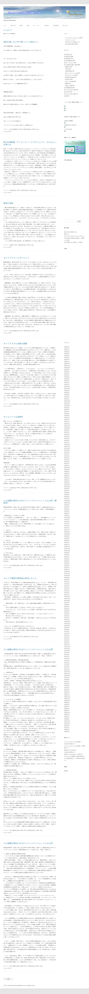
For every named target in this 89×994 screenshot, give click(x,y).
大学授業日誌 (56, 25)
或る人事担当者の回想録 (71, 44)
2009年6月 (66, 708)
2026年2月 (66, 359)
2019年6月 (66, 492)
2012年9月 (66, 627)
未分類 (66, 96)
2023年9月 (66, 407)
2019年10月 (67, 486)
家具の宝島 (8, 203)
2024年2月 (66, 396)
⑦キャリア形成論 (69, 81)
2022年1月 (66, 442)
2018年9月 (66, 504)
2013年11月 (67, 598)
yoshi (37, 129)
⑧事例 (11, 245)
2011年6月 (66, 658)
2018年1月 (66, 515)
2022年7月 (66, 432)
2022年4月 (66, 436)
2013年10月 (67, 600)
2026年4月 (66, 355)
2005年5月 (66, 731)
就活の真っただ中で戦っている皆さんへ (21, 42)
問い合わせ (65, 25)
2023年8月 (66, 409)
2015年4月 (66, 563)
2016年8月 (66, 538)
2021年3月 (66, 461)
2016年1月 (66, 544)
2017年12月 (67, 517)
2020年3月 (66, 477)
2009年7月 (66, 706)
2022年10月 (67, 428)
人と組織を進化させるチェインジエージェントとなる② (28, 843)
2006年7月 (66, 716)
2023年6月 (66, 413)
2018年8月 (66, 507)
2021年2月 (66, 463)
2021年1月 (66, 465)
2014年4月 (66, 588)
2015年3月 (66, 565)
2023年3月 (66, 417)
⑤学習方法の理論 (69, 77)
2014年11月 (67, 573)
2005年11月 (67, 721)
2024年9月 (66, 390)
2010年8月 (66, 679)
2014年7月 (66, 581)
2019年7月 (66, 490)
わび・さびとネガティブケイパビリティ (74, 236)
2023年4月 (66, 415)
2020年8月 (66, 469)
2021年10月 (67, 448)
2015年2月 (66, 567)
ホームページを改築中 (13, 417)
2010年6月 (66, 683)
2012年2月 (66, 642)
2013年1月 (66, 619)
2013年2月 (66, 617)
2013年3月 (66, 615)
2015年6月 (66, 558)
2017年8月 (66, 521)
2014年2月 (66, 592)
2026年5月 (66, 353)
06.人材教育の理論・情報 (16, 565)
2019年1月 (66, 498)
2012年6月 (66, 633)
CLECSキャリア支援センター (72, 42)
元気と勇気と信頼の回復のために (25, 13)
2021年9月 (66, 450)
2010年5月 (66, 685)
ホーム (5, 25)
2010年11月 (67, 673)
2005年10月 (67, 723)
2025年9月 (66, 369)
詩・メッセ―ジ (37, 25)
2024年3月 (66, 394)
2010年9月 (66, 677)
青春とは (66, 234)
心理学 (28, 25)
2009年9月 (66, 702)
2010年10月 (67, 675)
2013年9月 (66, 602)
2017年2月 (66, 529)
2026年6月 (66, 351)
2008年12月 (67, 712)
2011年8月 (66, 654)
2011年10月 (67, 650)
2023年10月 (67, 405)
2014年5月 (66, 585)
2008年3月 (66, 714)
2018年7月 (66, 509)
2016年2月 (66, 542)
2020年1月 (66, 482)
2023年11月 (67, 403)
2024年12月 (67, 386)
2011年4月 (66, 662)
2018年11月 (67, 502)
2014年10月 (67, 575)
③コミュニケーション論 (71, 73)
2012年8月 (66, 629)
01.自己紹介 (67, 54)
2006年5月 (66, 719)
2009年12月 (67, 696)
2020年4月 (66, 475)
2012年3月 (66, 640)
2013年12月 (67, 596)
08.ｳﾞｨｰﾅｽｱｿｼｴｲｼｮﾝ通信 (70, 89)
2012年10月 (67, 625)
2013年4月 (66, 613)
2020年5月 (66, 473)
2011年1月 (66, 669)
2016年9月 (66, 536)
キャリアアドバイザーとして (16, 258)
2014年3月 (66, 590)
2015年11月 (67, 548)
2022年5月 (66, 434)
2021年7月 (66, 455)
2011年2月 (66, 667)
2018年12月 (67, 500)
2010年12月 (67, 671)
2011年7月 (66, 656)
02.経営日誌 (13, 190)
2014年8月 (66, 579)
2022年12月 (67, 423)
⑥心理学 (67, 79)
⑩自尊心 (67, 66)
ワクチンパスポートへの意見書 (72, 741)
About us (13, 25)
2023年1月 (66, 421)
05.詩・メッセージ (69, 62)
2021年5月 (66, 457)
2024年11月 (67, 388)
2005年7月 (66, 727)
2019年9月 (66, 488)
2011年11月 (67, 648)
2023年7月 (66, 411)
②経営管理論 (68, 71)
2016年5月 (66, 540)
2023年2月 (66, 419)
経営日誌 (47, 25)
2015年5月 (66, 561)
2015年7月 (66, 556)
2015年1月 (66, 569)
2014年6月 (66, 583)
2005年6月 (66, 729)
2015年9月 (66, 552)
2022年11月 (67, 425)
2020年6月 (66, 471)
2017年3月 (66, 527)
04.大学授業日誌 (14, 129)
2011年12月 (67, 646)
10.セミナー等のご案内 (70, 93)
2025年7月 (66, 374)
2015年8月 (66, 554)
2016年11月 (67, 531)
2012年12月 (67, 621)
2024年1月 (66, 398)
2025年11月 (67, 365)
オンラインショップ (70, 39)
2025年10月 (67, 367)
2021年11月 (67, 446)
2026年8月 (66, 346)
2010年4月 (66, 687)
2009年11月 (67, 698)
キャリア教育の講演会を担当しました (20, 578)
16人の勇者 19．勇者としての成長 (73, 242)
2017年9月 (66, 519)
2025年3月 (66, 380)
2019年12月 (67, 484)
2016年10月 (67, 534)
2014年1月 (66, 594)
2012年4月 (66, 637)
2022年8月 (66, 430)
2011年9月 (66, 652)
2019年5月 (66, 494)
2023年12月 (67, 401)
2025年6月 (66, 376)
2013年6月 (66, 608)
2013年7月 (66, 606)
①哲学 (67, 69)
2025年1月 (66, 384)
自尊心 (21, 25)
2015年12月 (67, 546)
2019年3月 (66, 496)
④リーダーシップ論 (70, 75)
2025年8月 (66, 371)
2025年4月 (66, 378)
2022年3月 (66, 438)
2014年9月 (66, 577)
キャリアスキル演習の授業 (15, 343)
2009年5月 (66, 710)
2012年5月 (66, 635)
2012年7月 (66, 631)
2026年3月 (66, 357)
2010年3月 (66, 689)
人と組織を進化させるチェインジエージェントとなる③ (28, 649)
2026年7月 (66, 349)
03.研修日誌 (67, 58)
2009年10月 (67, 700)
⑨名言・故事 (68, 85)
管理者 (66, 770)
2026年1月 (66, 361)
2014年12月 (67, 571)
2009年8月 (66, 704)
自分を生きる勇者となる (70, 232)
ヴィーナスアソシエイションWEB (74, 37)
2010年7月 (66, 681)
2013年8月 (66, 604)
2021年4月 (66, 459)
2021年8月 (66, 452)
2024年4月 (66, 392)
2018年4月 (66, 511)
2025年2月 (66, 382)
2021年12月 (67, 444)
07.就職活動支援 (68, 87)
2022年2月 (66, 440)
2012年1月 (66, 644)
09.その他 (66, 91)
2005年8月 (66, 725)
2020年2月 (66, 480)
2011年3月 (66, 664)
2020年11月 (67, 467)
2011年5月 (66, 660)
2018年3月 (66, 513)
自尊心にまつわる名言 (69, 750)
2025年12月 (67, 363)
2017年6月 (66, 525)
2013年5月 (66, 610)
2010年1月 (66, 694)
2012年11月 (67, 623)
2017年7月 (66, 523)
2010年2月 (66, 691)
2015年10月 (67, 550)
